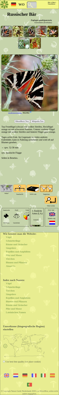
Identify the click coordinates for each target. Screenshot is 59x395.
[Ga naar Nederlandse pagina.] (52, 223)
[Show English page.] (52, 214)
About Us (10, 266)
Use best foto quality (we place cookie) (23, 361)
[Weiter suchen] (51, 200)
